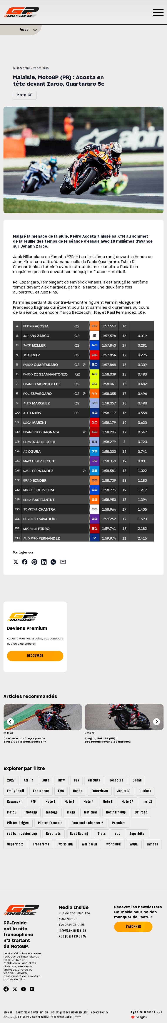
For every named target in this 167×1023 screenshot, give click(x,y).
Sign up (7, 1012)
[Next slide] (156, 721)
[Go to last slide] (10, 721)
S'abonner (133, 926)
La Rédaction (21, 68)
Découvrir (35, 655)
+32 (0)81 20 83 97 (73, 936)
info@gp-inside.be (72, 930)
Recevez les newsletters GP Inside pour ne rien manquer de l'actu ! (138, 912)
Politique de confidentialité (69, 1012)
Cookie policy (99, 1012)
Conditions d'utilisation (32, 1012)
